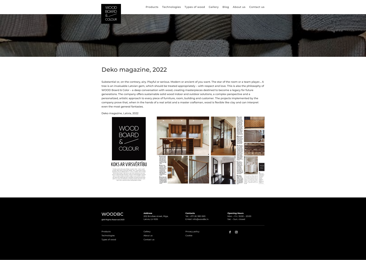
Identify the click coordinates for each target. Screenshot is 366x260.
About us (239, 7)
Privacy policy (192, 231)
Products (152, 7)
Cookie (188, 235)
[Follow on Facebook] (230, 232)
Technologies (171, 7)
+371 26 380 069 (197, 216)
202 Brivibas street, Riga (156, 216)
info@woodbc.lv (201, 219)
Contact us (256, 7)
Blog (225, 7)
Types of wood (195, 7)
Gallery (214, 7)
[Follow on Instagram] (236, 232)
